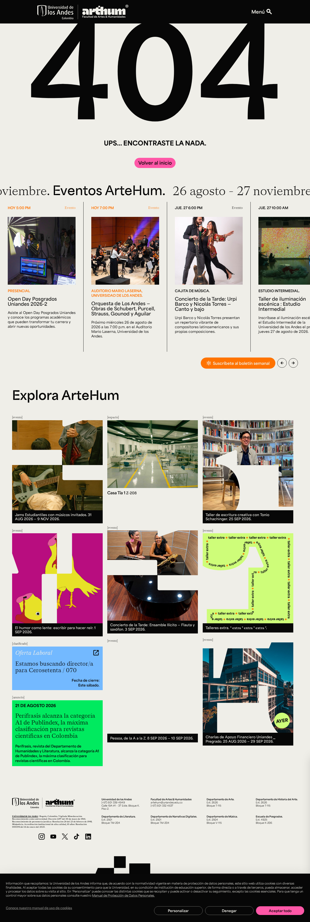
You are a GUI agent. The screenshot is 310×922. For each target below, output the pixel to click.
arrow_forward (293, 363)
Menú (258, 11)
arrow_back (282, 363)
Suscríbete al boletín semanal (241, 363)
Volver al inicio (155, 163)
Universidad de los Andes (25, 816)
